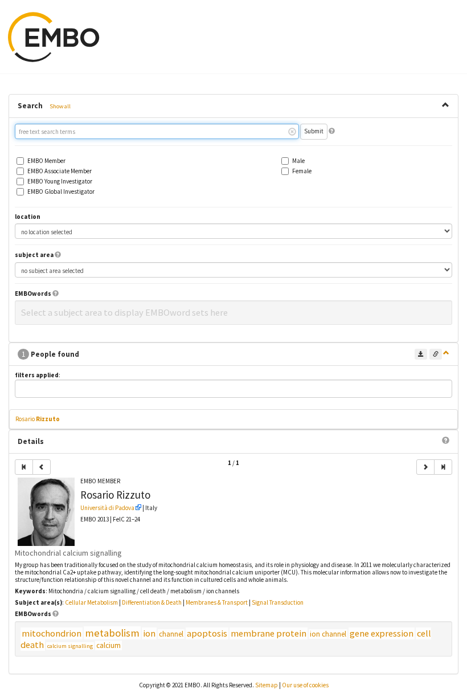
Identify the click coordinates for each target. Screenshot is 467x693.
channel (171, 634)
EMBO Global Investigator (61, 191)
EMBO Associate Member (59, 171)
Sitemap (266, 685)
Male (298, 161)
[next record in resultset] (425, 467)
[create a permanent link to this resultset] (435, 354)
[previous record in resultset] (41, 467)
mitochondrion (51, 633)
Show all (60, 106)
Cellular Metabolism (91, 602)
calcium (108, 645)
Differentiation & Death (152, 602)
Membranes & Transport (217, 602)
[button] (332, 131)
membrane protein (268, 633)
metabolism (112, 632)
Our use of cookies (305, 685)
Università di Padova (107, 508)
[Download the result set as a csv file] (421, 354)
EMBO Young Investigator (59, 181)
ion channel (328, 634)
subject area (34, 255)
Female (302, 171)
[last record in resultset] (443, 467)
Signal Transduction (278, 602)
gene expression (381, 633)
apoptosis (207, 633)
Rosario (37, 419)
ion (149, 633)
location (27, 217)
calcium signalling (70, 646)
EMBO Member (46, 161)
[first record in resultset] (24, 467)
